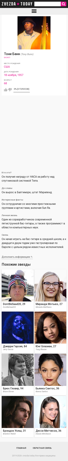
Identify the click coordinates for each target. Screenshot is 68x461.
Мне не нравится (10, 89)
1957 (20, 75)
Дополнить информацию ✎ (17, 257)
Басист (7, 57)
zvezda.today (28, 456)
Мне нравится (5, 89)
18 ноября (10, 75)
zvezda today (17, 4)
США (7, 66)
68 (5, 83)
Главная (21, 448)
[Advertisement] (34, 131)
